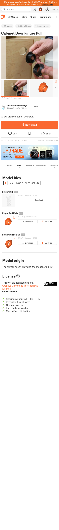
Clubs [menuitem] (33, 17)
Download (31, 124)
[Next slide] (55, 88)
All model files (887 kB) (25, 183)
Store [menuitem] (24, 17)
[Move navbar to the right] (56, 17)
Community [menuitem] (45, 17)
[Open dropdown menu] (55, 33)
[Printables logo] (3, 16)
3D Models (8, 26)
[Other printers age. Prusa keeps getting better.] (29, 152)
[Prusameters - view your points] (40, 9)
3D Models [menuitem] (13, 17)
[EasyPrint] (35, 9)
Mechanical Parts (43, 26)
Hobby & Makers (24, 26)
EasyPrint (48, 221)
